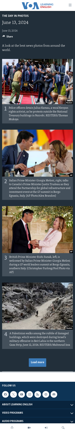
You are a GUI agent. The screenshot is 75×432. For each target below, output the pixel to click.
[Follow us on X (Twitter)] (13, 394)
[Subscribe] (54, 394)
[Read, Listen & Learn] (12, 427)
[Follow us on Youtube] (21, 394)
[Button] (7, 37)
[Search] (63, 427)
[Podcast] (45, 394)
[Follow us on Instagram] (29, 394)
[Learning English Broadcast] (46, 427)
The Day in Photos (15, 16)
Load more (37, 362)
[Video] (29, 427)
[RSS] (37, 394)
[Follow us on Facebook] (5, 394)
